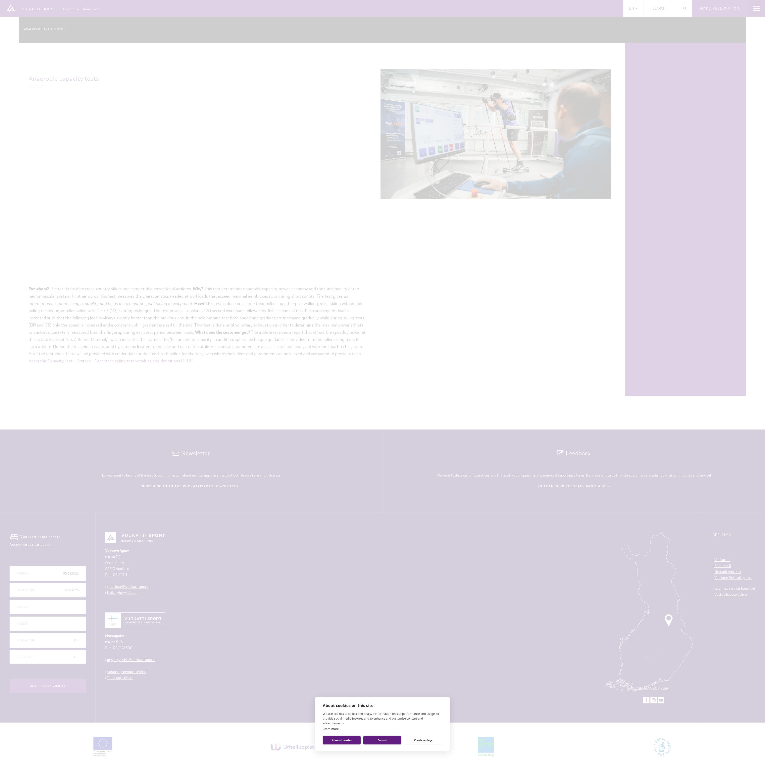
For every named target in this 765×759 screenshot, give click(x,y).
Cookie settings (423, 740)
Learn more (331, 729)
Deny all (382, 740)
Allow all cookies (342, 740)
